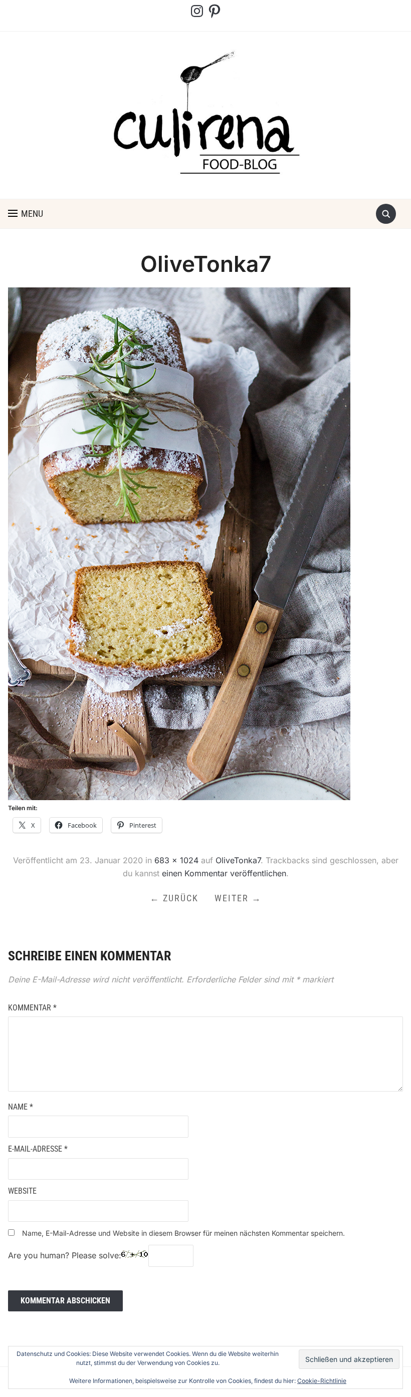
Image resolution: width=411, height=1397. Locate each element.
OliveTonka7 (238, 860)
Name (20, 1107)
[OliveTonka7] (179, 543)
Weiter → (238, 898)
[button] (25, 213)
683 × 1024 (176, 860)
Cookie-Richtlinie (321, 1380)
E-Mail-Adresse (38, 1149)
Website (22, 1191)
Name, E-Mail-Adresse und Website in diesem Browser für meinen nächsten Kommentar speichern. (183, 1233)
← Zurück (174, 898)
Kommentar (32, 1007)
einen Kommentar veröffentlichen (224, 873)
